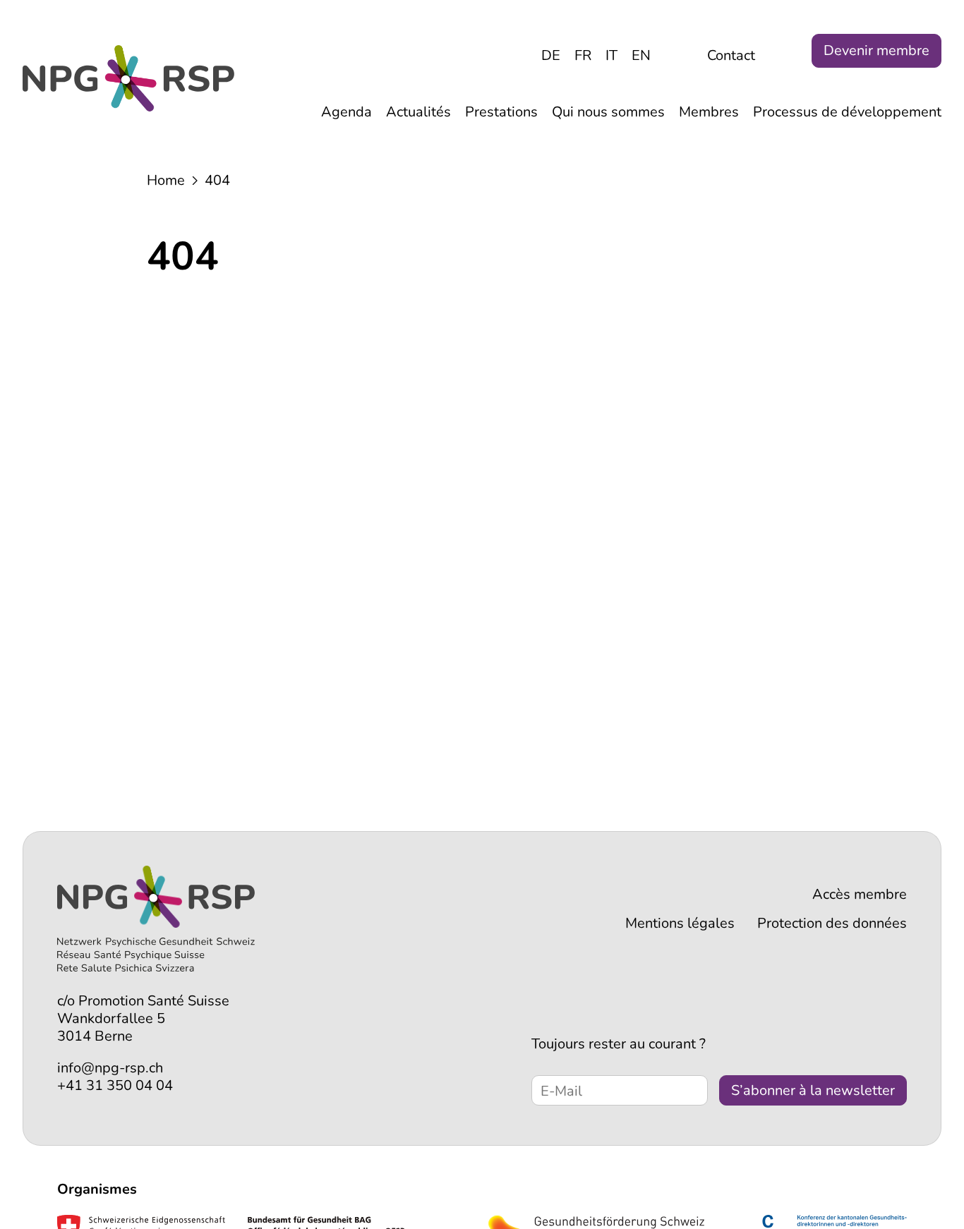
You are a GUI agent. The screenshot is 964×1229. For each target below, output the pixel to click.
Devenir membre (876, 50)
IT (611, 55)
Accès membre (859, 894)
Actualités (418, 111)
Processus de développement (847, 111)
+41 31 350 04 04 (115, 1085)
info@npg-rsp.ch (110, 1067)
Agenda (346, 111)
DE (550, 55)
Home (166, 180)
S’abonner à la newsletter (813, 1090)
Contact (731, 55)
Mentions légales (680, 923)
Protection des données (832, 923)
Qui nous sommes (608, 111)
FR (582, 55)
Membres (709, 111)
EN (641, 55)
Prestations (501, 111)
